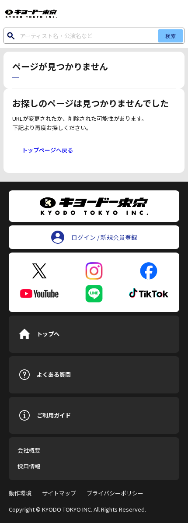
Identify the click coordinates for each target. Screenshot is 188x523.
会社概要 (28, 450)
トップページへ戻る (47, 150)
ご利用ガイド (54, 415)
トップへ (48, 334)
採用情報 (28, 466)
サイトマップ (59, 493)
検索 (170, 35)
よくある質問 (54, 374)
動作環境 (20, 493)
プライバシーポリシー (115, 493)
